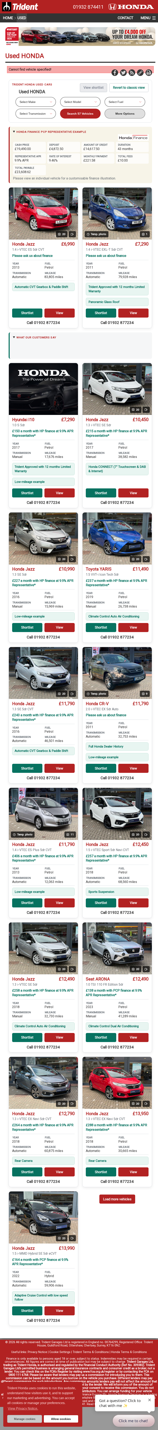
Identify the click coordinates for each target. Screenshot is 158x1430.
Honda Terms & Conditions (129, 1352)
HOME (8, 18)
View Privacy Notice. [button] (23, 1408)
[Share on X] (123, 72)
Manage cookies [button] (24, 1419)
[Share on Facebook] (114, 72)
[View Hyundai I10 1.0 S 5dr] (43, 389)
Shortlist (27, 313)
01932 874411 (88, 7)
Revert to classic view (129, 88)
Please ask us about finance (32, 256)
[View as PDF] (148, 72)
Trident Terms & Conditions (91, 1352)
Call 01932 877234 (43, 322)
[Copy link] (140, 72)
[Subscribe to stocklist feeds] (131, 72)
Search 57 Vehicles (80, 113)
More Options (125, 113)
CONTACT (125, 18)
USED (21, 18)
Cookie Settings (59, 1352)
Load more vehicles (117, 1199)
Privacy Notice (37, 1352)
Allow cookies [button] (61, 1419)
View (59, 313)
